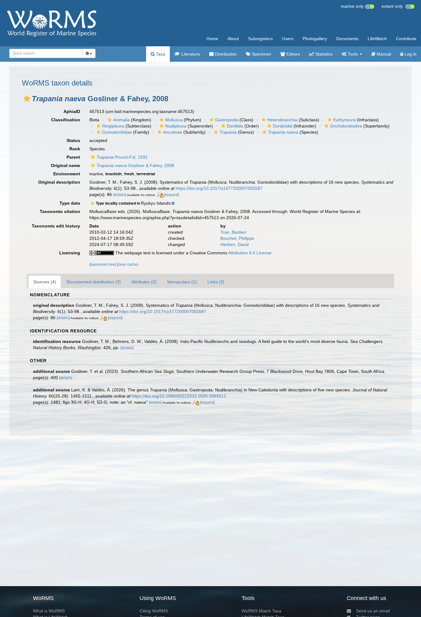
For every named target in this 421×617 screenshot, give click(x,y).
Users (287, 38)
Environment (66, 173)
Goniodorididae (117, 132)
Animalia (121, 119)
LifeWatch (377, 38)
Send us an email (373, 610)
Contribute (406, 38)
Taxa (160, 54)
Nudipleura (175, 125)
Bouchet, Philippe (237, 238)
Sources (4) (44, 281)
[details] (119, 195)
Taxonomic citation (60, 211)
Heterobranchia (282, 119)
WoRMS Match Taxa (261, 610)
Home (212, 38)
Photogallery (315, 38)
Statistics (323, 54)
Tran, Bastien (233, 232)
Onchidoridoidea (346, 125)
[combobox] (46, 53)
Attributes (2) (144, 281)
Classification (65, 119)
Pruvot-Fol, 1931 (122, 157)
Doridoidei (282, 125)
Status (73, 140)
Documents (347, 38)
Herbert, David (234, 244)
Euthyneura (344, 119)
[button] (27, 98)
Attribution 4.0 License (250, 252)
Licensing (69, 252)
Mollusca (173, 119)
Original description (59, 182)
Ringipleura (113, 125)
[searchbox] (44, 53)
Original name (65, 165)
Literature (190, 54)
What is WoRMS (49, 610)
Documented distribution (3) (94, 281)
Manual (383, 54)
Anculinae (172, 132)
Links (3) (215, 281)
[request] (171, 195)
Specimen (261, 54)
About (233, 38)
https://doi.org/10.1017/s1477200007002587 (219, 188)
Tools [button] (352, 54)
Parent (73, 157)
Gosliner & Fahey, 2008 (135, 165)
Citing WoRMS (154, 610)
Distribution (225, 54)
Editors (292, 54)
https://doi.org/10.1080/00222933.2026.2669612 (179, 396)
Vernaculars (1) (182, 281)
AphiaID (71, 111)
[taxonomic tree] (103, 264)
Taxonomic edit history (56, 225)
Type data (69, 203)
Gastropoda (226, 119)
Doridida (235, 125)
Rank (74, 148)
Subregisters (260, 38)
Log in (409, 54)
